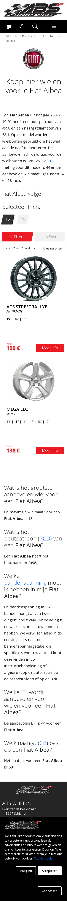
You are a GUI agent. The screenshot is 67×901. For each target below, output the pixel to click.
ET (49, 160)
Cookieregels (43, 858)
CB (43, 743)
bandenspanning (25, 582)
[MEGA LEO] (33, 380)
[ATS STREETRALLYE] (33, 278)
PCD (44, 538)
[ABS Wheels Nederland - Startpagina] (33, 10)
